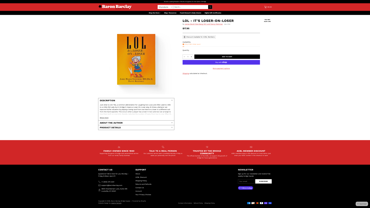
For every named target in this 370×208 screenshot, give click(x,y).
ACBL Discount (141, 177)
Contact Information (185, 203)
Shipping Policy (141, 181)
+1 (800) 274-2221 (107, 182)
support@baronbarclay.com (111, 185)
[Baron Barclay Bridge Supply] (115, 7)
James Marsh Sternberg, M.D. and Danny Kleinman (204, 24)
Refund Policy (198, 203)
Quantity (186, 50)
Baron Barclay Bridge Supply (120, 201)
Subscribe (263, 181)
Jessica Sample (116, 203)
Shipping (186, 73)
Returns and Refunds (143, 184)
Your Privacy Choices (143, 194)
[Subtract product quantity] (184, 57)
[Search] (210, 7)
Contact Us (139, 188)
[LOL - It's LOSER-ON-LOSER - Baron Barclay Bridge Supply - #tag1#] (136, 57)
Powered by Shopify (139, 201)
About (137, 174)
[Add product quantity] (191, 57)
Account (138, 191)
